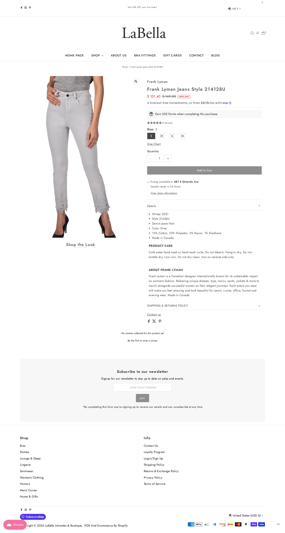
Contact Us (151, 446)
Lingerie (25, 465)
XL (184, 136)
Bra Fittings (145, 55)
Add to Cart (204, 170)
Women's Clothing (32, 477)
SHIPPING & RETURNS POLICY (167, 306)
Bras (23, 446)
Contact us (154, 314)
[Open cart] (263, 33)
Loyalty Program (154, 452)
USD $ (235, 8)
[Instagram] (26, 8)
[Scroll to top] (278, 524)
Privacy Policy (153, 477)
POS (87, 525)
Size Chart (154, 144)
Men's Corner (28, 490)
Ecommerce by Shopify (112, 525)
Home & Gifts (29, 496)
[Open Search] (252, 33)
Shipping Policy (154, 465)
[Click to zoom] (136, 81)
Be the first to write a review (143, 340)
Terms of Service (154, 484)
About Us (119, 55)
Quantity (153, 151)
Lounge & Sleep (30, 458)
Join (142, 398)
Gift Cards (172, 55)
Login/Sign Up (153, 458)
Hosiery (25, 484)
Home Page (74, 55)
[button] (204, 123)
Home (125, 66)
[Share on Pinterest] (160, 322)
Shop (96, 55)
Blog (215, 55)
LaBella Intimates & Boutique (63, 525)
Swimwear (26, 471)
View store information (164, 193)
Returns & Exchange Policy (161, 471)
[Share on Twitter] (154, 322)
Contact (196, 55)
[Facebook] (21, 8)
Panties (24, 452)
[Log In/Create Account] (257, 33)
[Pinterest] (30, 8)
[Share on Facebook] (149, 322)
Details (151, 206)
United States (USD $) (247, 515)
